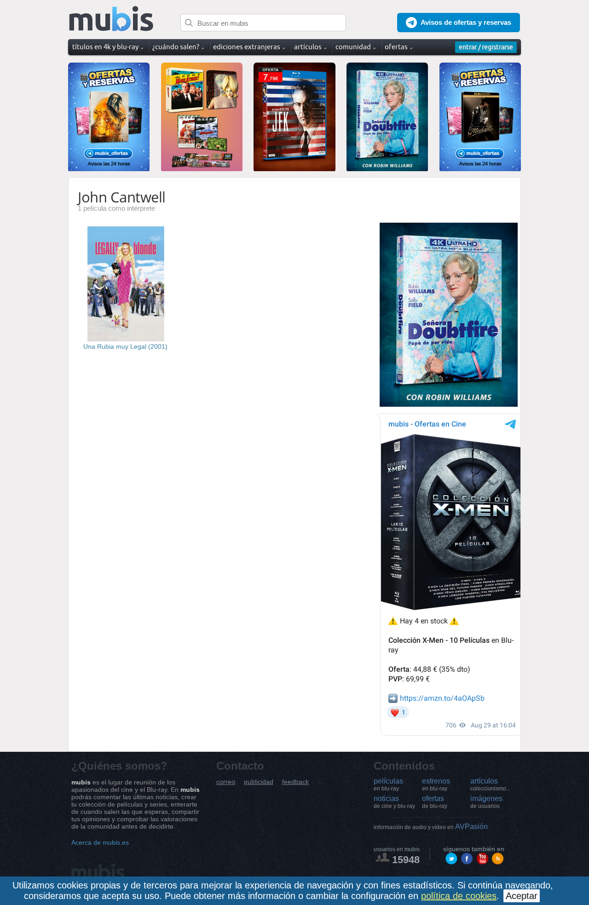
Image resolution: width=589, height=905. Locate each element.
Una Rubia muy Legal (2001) (125, 346)
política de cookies (459, 896)
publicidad (258, 781)
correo (225, 781)
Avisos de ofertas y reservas (466, 22)
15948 (406, 859)
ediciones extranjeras (246, 47)
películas (388, 784)
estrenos (436, 784)
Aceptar (521, 896)
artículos (490, 784)
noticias (394, 802)
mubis (111, 19)
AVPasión (431, 826)
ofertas (434, 802)
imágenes (486, 802)
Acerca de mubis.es (100, 842)
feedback (295, 781)
